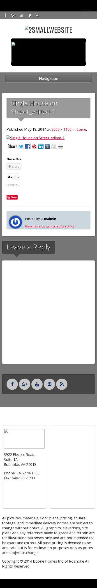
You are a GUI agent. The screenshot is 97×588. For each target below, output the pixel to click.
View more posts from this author (49, 226)
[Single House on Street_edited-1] (36, 137)
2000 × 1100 (61, 129)
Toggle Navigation (86, 5)
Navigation (48, 78)
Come (81, 129)
